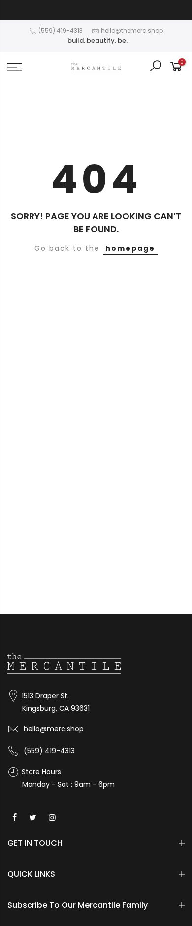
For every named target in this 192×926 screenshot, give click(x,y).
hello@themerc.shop (132, 30)
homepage (130, 248)
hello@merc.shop (54, 729)
